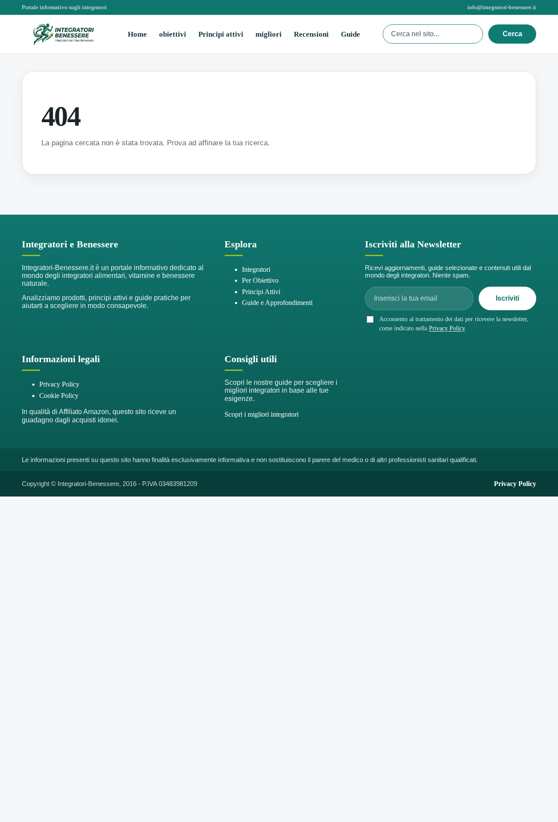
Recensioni (311, 34)
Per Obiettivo (260, 280)
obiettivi (172, 34)
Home (137, 34)
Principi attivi (220, 34)
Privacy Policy (447, 328)
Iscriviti (507, 298)
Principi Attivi (261, 291)
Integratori (256, 269)
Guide (350, 34)
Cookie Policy (58, 395)
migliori (268, 34)
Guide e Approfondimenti (277, 302)
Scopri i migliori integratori (262, 414)
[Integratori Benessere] (63, 34)
